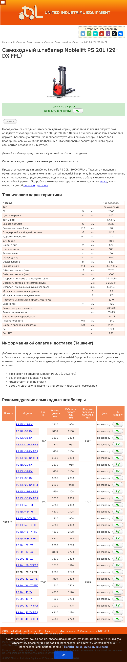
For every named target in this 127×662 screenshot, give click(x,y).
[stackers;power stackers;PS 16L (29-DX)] (117, 464)
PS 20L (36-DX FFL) (27, 585)
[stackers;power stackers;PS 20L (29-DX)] (117, 545)
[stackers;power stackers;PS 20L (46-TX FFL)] (117, 619)
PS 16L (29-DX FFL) (27, 484)
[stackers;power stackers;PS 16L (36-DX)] (117, 477)
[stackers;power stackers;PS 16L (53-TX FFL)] (117, 538)
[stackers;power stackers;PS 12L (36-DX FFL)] (117, 457)
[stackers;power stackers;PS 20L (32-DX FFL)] (117, 578)
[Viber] (108, 34)
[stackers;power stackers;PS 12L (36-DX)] (117, 437)
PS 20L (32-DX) (25, 551)
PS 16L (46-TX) (24, 511)
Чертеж (9, 121)
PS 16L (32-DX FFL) (27, 491)
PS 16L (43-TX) (24, 505)
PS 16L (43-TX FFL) (27, 525)
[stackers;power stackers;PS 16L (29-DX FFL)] (117, 484)
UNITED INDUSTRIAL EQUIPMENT (77, 12)
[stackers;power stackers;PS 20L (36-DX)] (117, 558)
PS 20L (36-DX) (25, 558)
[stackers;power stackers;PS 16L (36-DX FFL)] (117, 498)
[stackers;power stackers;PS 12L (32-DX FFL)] (117, 451)
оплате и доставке (35, 185)
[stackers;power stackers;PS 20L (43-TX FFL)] (117, 612)
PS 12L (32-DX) (24, 431)
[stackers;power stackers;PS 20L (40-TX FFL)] (117, 605)
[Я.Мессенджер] (95, 34)
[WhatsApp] (89, 34)
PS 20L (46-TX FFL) (27, 619)
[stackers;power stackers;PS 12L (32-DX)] (117, 431)
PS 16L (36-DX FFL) (27, 498)
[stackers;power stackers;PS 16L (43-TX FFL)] (117, 525)
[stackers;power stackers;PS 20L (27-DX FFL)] (117, 565)
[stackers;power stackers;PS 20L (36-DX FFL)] (117, 585)
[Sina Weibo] (102, 34)
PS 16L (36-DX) (24, 478)
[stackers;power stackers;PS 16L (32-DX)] (117, 471)
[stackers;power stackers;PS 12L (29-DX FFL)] (117, 444)
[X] (114, 34)
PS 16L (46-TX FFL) (27, 531)
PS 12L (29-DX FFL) (27, 444)
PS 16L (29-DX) (24, 464)
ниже (103, 181)
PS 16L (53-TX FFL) (27, 538)
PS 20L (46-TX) (24, 598)
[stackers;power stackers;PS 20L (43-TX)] (117, 592)
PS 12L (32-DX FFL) (27, 451)
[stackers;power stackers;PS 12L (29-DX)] (117, 424)
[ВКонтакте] (120, 34)
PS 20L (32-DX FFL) (27, 578)
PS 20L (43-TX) (24, 592)
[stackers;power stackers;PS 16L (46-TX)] (117, 511)
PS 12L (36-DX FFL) (27, 457)
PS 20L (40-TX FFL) (27, 605)
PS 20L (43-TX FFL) (27, 612)
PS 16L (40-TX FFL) (27, 518)
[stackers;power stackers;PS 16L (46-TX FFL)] (117, 531)
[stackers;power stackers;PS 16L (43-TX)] (117, 504)
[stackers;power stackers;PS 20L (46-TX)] (117, 598)
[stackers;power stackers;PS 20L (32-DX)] (117, 551)
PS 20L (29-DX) (25, 545)
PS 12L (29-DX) (24, 424)
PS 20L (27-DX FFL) (27, 565)
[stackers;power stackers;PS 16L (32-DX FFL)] (117, 491)
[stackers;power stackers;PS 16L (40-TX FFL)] (117, 518)
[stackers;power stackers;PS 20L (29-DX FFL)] (78, 110)
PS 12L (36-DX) (24, 437)
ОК (63, 655)
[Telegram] (83, 34)
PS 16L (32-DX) (24, 471)
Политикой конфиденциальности (86, 646)
